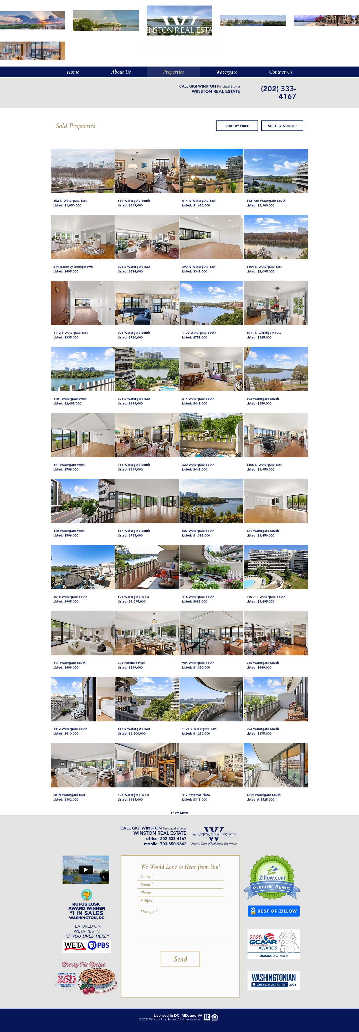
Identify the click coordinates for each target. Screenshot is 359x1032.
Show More (179, 812)
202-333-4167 (173, 838)
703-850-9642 (173, 843)
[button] (226, 72)
